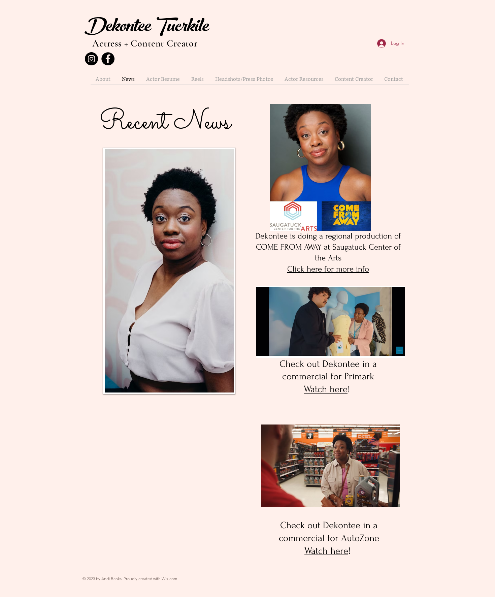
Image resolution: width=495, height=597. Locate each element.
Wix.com (169, 578)
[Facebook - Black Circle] (107, 58)
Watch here (326, 389)
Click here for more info (328, 269)
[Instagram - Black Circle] (91, 58)
